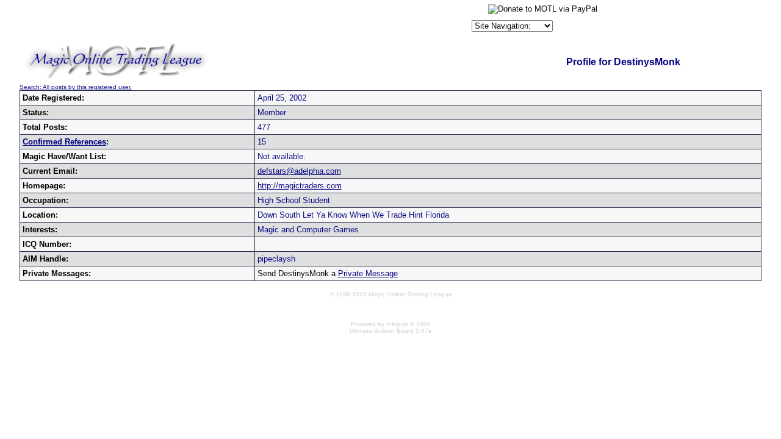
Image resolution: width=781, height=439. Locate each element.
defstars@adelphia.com (299, 171)
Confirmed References (64, 141)
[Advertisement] (326, 20)
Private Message (368, 273)
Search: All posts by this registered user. (76, 87)
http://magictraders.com (299, 185)
